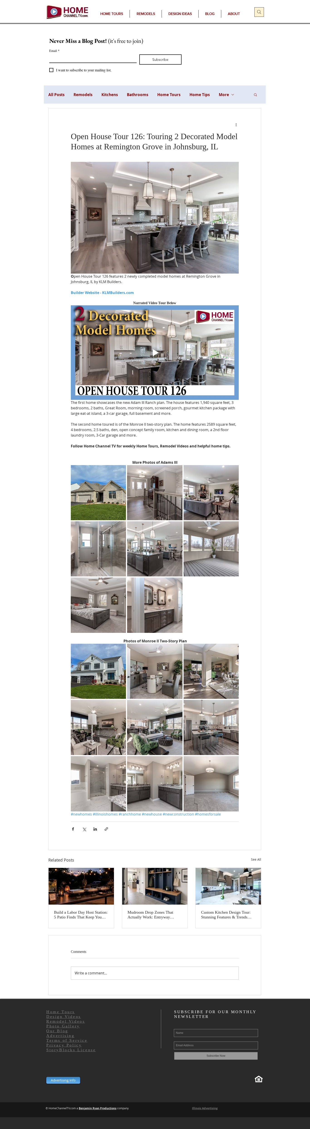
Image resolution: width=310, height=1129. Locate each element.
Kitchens (109, 94)
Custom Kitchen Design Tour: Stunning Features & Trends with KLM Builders (226, 915)
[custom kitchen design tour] (228, 886)
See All (256, 859)
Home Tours (168, 94)
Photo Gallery (63, 1026)
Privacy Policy (64, 1045)
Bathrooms (137, 94)
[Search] (259, 12)
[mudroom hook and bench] (154, 886)
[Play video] (155, 352)
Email (54, 51)
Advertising (60, 1035)
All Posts (56, 94)
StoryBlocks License (71, 1050)
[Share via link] (106, 829)
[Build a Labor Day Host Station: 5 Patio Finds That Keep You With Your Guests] (81, 886)
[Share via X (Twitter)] (84, 829)
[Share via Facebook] (73, 829)
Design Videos (63, 1016)
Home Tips (199, 94)
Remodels (83, 94)
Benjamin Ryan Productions (97, 1108)
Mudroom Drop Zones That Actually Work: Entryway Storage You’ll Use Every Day (152, 915)
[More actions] (236, 124)
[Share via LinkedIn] (95, 829)
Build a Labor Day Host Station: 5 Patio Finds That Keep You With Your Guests (81, 915)
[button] (255, 94)
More (224, 94)
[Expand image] (98, 492)
